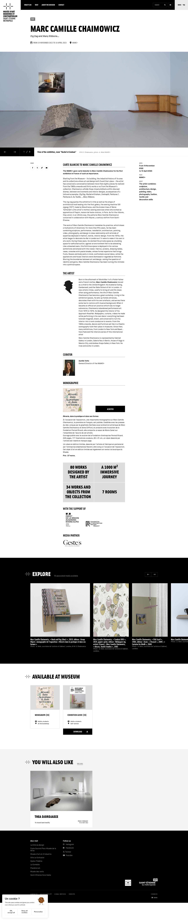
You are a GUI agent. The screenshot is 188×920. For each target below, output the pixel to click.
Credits (72, 894)
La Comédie (35, 865)
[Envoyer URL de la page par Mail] (46, 168)
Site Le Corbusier (37, 858)
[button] (181, 5)
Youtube (69, 855)
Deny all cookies (25, 911)
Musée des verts (37, 872)
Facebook (70, 848)
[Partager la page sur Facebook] (32, 168)
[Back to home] (10, 12)
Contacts (34, 894)
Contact (61, 5)
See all (80, 763)
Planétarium (35, 868)
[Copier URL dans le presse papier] (42, 168)
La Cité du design (37, 845)
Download (77, 732)
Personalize (38, 912)
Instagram (70, 844)
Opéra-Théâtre (36, 861)
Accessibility (46, 894)
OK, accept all (11, 911)
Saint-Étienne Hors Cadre (40, 875)
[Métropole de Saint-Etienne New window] (148, 885)
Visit (36, 5)
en (170, 5)
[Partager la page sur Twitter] (37, 168)
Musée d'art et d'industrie (40, 854)
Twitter (68, 852)
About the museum (48, 5)
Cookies (154, 894)
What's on (27, 5)
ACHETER (110, 409)
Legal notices (60, 894)
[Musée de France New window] (128, 885)
